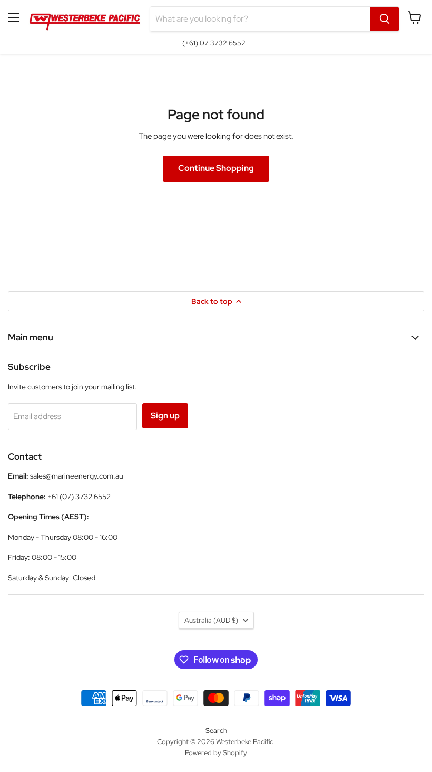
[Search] (384, 19)
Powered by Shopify (216, 752)
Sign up (165, 415)
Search (216, 730)
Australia (211, 620)
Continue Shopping (216, 168)
